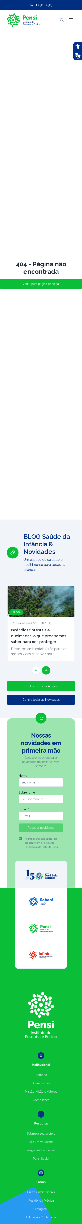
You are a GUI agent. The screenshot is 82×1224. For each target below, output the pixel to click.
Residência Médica (41, 1200)
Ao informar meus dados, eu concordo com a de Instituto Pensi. (42, 842)
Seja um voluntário (41, 1142)
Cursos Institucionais (41, 1192)
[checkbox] (20, 838)
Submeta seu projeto (41, 1133)
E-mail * (24, 809)
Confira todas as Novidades (41, 699)
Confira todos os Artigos (41, 686)
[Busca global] (62, 20)
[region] (41, 604)
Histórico (41, 1075)
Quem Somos (41, 1083)
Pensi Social (41, 1158)
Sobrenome (27, 792)
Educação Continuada (41, 1217)
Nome (23, 775)
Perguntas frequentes (41, 1150)
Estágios (41, 1209)
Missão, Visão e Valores (41, 1091)
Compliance (41, 1100)
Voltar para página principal (41, 284)
